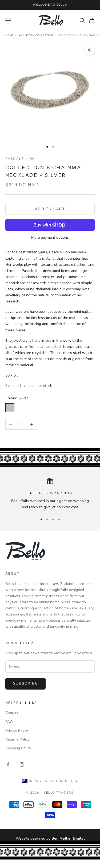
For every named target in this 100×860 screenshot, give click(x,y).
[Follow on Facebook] (8, 764)
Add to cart (50, 209)
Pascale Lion (20, 159)
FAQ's (10, 721)
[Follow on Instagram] (22, 764)
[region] (50, 494)
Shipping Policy (18, 748)
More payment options (50, 237)
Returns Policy (17, 739)
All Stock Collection (36, 35)
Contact (11, 712)
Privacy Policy (16, 730)
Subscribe (25, 683)
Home (9, 35)
